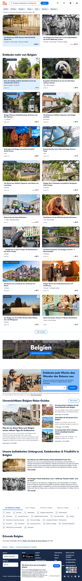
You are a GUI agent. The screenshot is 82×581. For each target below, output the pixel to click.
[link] (21, 30)
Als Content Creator (71, 559)
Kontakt (37, 555)
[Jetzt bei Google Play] (28, 556)
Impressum (38, 557)
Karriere (56, 557)
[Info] (33, 12)
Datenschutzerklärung (40, 560)
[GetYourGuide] (5, 3)
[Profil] (76, 3)
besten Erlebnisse (42, 541)
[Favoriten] (57, 3)
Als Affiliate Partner (70, 562)
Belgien (25, 541)
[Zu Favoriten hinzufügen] (38, 16)
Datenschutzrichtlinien (36, 395)
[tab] (13, 508)
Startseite (5, 547)
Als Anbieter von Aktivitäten (70, 556)
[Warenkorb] (64, 3)
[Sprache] (70, 3)
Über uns (57, 555)
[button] (21, 30)
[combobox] (25, 3)
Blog (56, 560)
